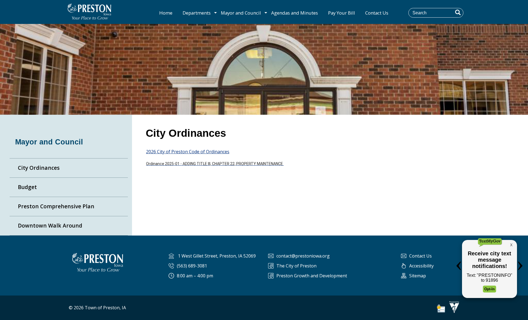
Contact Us (376, 13)
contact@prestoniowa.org (303, 256)
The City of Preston (296, 266)
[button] (458, 12)
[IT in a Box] (453, 311)
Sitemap (417, 276)
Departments (197, 13)
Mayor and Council (241, 13)
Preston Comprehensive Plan (56, 206)
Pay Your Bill (341, 13)
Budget (27, 187)
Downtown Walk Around (50, 225)
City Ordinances (39, 167)
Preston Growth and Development (311, 276)
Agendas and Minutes (294, 13)
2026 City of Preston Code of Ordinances (187, 152)
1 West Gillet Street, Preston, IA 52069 (217, 256)
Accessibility (421, 266)
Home (165, 13)
